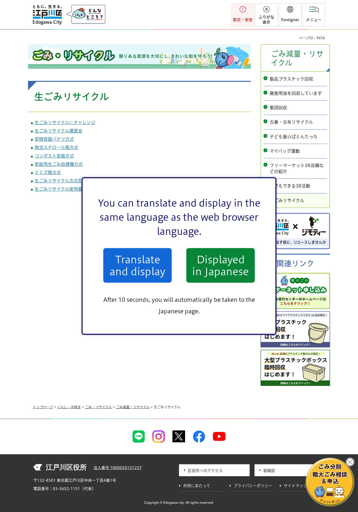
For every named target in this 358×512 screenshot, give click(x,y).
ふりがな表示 (266, 19)
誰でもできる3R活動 (290, 186)
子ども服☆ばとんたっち (294, 136)
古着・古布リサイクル (291, 122)
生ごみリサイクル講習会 (58, 131)
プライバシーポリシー (253, 486)
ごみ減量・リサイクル (297, 58)
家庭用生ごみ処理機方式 (59, 164)
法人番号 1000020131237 (118, 468)
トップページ (43, 407)
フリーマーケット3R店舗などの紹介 (297, 168)
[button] (290, 14)
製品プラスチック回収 (291, 79)
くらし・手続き (69, 407)
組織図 (269, 471)
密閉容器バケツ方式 (54, 139)
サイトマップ (295, 486)
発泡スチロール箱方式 (56, 147)
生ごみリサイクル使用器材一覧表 (67, 189)
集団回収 (278, 107)
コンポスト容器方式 (54, 156)
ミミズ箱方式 (48, 172)
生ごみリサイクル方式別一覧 (63, 181)
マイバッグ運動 (285, 151)
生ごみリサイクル (287, 200)
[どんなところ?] (85, 14)
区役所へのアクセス (205, 471)
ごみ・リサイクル (98, 407)
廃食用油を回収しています (296, 93)
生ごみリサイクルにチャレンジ (65, 122)
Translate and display (137, 265)
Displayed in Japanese (220, 265)
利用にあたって (196, 486)
